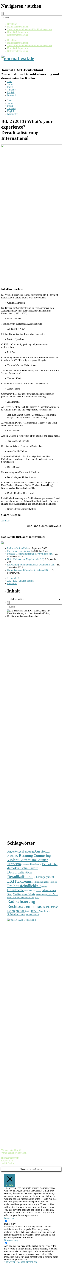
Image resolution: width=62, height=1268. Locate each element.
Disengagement (45, 876)
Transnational (32, 914)
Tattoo (22, 914)
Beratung (26, 855)
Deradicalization (19, 872)
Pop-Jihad (12, 897)
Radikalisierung (21, 901)
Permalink (12, 583)
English (10, 92)
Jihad (9, 894)
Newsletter (12, 95)
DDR (39, 865)
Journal (10, 84)
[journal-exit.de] (17, 58)
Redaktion (12, 24)
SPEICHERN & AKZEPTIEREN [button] (20, 1262)
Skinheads (44, 910)
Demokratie (49, 864)
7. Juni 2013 (13, 578)
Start (9, 81)
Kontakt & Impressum (17, 32)
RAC (37, 897)
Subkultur (13, 914)
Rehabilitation (50, 906)
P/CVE (52, 894)
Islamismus (49, 890)
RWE (35, 911)
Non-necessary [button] (11, 1240)
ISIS (38, 890)
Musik (31, 894)
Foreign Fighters (42, 882)
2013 (15, 580)
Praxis (10, 87)
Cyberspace (25, 864)
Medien (17, 894)
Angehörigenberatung (20, 851)
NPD (38, 894)
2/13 (9, 580)
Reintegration (16, 911)
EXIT (12, 881)
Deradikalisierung (21, 876)
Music (25, 894)
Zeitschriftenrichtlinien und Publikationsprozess (29, 29)
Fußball (44, 886)
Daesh (33, 864)
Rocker (27, 911)
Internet (31, 890)
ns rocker (43, 895)
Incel (26, 890)
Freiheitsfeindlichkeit (24, 886)
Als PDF (5, 520)
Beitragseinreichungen (17, 26)
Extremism (25, 881)
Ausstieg (12, 856)
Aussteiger (42, 851)
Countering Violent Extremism (29, 857)
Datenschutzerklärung (17, 35)
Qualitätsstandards (25, 897)
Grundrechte (15, 890)
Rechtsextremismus (24, 906)
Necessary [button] (9, 1218)
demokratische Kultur (22, 868)
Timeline (11, 89)
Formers (53, 882)
